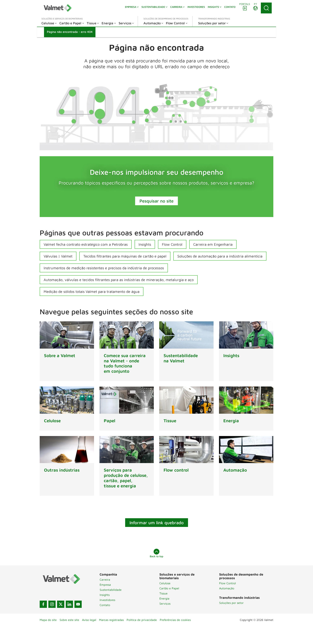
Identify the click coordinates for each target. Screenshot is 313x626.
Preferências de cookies (175, 619)
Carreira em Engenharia (213, 244)
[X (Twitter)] (60, 604)
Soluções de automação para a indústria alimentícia (219, 256)
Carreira (105, 579)
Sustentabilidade (111, 589)
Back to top (156, 556)
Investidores (107, 600)
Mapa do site (48, 619)
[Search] (266, 8)
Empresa (105, 584)
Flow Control (172, 244)
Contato (105, 605)
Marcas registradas (111, 619)
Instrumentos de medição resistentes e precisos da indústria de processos (104, 268)
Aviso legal (89, 619)
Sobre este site (69, 619)
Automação (226, 588)
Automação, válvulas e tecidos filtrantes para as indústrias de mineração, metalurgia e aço (119, 280)
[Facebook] (43, 604)
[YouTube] (78, 604)
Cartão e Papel (169, 588)
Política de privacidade (142, 619)
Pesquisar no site (156, 200)
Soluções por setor (231, 602)
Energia (164, 598)
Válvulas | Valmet (58, 256)
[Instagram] (52, 604)
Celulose (164, 583)
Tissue (163, 593)
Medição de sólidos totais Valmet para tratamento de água (91, 291)
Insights (145, 244)
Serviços (164, 603)
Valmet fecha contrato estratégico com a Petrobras (86, 244)
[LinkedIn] (69, 604)
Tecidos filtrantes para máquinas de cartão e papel (124, 256)
